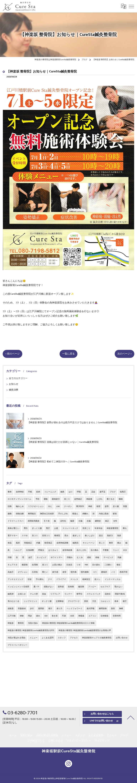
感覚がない (49, 586)
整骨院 (21, 623)
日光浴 (69, 564)
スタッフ (62, 637)
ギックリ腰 (47, 601)
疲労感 (55, 572)
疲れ (38, 616)
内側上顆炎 (104, 513)
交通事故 (60, 601)
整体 (10, 491)
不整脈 (106, 550)
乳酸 (119, 557)
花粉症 (108, 594)
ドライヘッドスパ (15, 521)
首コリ (35, 535)
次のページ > (124, 354)
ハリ (113, 572)
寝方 (50, 608)
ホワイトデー (56, 557)
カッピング (41, 557)
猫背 (98, 506)
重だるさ (111, 499)
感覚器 (11, 608)
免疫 (119, 535)
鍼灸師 (11, 594)
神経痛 (89, 499)
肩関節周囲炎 (33, 521)
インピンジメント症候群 (18, 586)
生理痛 (35, 564)
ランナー (68, 594)
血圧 (30, 557)
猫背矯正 (48, 543)
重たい (45, 572)
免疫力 (110, 535)
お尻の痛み (57, 564)
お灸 (56, 528)
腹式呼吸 (91, 608)
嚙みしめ (20, 506)
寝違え (75, 513)
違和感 (61, 586)
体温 (10, 543)
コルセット (105, 601)
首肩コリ (46, 535)
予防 (37, 499)
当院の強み (33, 623)
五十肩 (47, 521)
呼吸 (79, 491)
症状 (30, 579)
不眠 (30, 491)
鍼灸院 (75, 543)
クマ (50, 579)
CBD (45, 616)
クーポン (68, 506)
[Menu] (131, 6)
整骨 (111, 543)
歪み (66, 535)
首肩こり (86, 528)
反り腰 (116, 506)
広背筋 (35, 572)
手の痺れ (40, 579)
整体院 (57, 535)
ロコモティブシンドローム (19, 499)
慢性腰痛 (85, 572)
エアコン (92, 616)
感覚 (89, 557)
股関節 (41, 608)
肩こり (67, 499)
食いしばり (90, 535)
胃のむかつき (13, 601)
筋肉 (38, 491)
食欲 (118, 564)
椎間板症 (32, 513)
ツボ (78, 564)
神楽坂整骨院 (112, 528)
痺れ (125, 528)
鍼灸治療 (13, 390)
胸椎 (121, 608)
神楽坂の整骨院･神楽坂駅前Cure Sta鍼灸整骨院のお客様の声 (85, 630)
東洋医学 (80, 506)
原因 (86, 601)
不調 (64, 616)
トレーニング (50, 491)
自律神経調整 (62, 543)
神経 (90, 506)
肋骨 (113, 608)
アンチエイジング (15, 579)
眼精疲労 (56, 499)
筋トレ (97, 579)
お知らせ (13, 384)
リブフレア (55, 594)
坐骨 (64, 572)
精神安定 (86, 579)
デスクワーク (74, 601)
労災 (94, 601)
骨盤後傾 (22, 608)
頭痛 (10, 506)
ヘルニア (18, 550)
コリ (95, 572)
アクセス (74, 637)
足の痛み (94, 550)
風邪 (18, 543)
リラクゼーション (36, 506)
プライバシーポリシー (17, 645)
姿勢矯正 (78, 499)
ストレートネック (70, 528)
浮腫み (70, 557)
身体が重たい (13, 528)
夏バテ (36, 586)
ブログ (113, 491)
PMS (86, 564)
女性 (115, 521)
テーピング (108, 557)
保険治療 (20, 513)
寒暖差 (81, 616)
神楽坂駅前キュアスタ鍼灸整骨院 (96, 637)
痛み (119, 543)
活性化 (63, 521)
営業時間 (117, 616)
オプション (23, 572)
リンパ (116, 550)
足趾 (93, 491)
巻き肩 (55, 616)
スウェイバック (93, 594)
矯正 (107, 521)
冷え (50, 506)
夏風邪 (104, 572)
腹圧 (125, 601)
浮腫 (10, 557)
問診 (30, 616)
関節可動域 (120, 594)
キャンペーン (89, 543)
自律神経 (20, 491)
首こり (102, 543)
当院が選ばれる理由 (16, 637)
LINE (58, 506)
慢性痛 (74, 572)
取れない (118, 586)
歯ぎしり (76, 535)
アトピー (92, 586)
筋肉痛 (71, 586)
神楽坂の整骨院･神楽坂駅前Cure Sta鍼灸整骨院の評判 (31, 630)
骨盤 (125, 506)
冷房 (72, 616)
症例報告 (104, 616)
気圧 (48, 528)
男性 (26, 528)
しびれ (99, 499)
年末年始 (98, 528)
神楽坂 (11, 623)
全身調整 (30, 550)
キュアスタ (12, 564)
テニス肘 (34, 594)
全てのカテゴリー (18, 378)
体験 (22, 616)
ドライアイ (61, 579)
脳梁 (72, 521)
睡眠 (121, 499)
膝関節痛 (103, 608)
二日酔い (108, 564)
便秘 (97, 557)
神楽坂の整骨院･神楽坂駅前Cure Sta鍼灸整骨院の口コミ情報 (68, 623)
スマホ (25, 535)
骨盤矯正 (28, 543)
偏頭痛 (81, 586)
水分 (125, 550)
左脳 (89, 521)
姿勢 (107, 506)
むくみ (80, 557)
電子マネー (12, 535)
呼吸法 (41, 550)
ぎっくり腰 (37, 528)
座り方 (59, 608)
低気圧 (123, 491)
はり (71, 491)
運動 (46, 499)
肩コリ (45, 564)
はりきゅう (53, 550)
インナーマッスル (112, 579)
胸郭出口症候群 (47, 513)
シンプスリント (30, 601)
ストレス (74, 579)
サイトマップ (102, 741)
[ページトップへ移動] (130, 717)
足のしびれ (81, 550)
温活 (101, 535)
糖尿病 (25, 564)
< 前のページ (12, 354)
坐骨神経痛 (67, 550)
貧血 (44, 594)
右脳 (80, 521)
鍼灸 (62, 491)
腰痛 (10, 513)
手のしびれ (63, 513)
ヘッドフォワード (74, 608)
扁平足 (102, 491)
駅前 (115, 513)
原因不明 (123, 572)
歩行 (32, 608)
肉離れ (85, 513)
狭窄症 (79, 594)
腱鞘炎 (98, 521)
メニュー (33, 637)
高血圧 (11, 572)
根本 (116, 601)
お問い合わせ (122, 637)
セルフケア (105, 586)
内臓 (38, 543)
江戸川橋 (12, 616)
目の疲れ (96, 564)
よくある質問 (48, 637)
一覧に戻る (68, 354)
